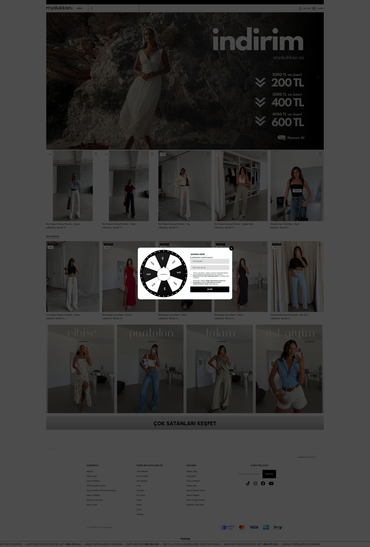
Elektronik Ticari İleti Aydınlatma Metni (206, 276)
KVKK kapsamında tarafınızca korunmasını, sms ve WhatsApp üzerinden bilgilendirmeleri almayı (209, 282)
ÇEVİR (209, 289)
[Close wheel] (231, 248)
